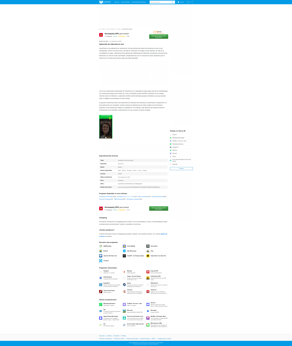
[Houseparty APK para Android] (101, 35)
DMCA (153, 338)
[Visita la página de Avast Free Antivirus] (158, 32)
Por (108, 36)
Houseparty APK (117, 34)
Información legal (144, 338)
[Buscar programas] (172, 2)
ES (189, 2)
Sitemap (123, 335)
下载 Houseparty (118, 199)
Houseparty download (157, 196)
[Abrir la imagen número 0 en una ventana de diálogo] (105, 127)
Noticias (116, 2)
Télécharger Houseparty (132, 199)
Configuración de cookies (164, 338)
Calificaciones (125, 2)
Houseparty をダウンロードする (125, 196)
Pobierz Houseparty (143, 196)
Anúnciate (116, 335)
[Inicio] (99, 29)
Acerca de (102, 335)
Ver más (181, 168)
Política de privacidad (132, 338)
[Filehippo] (105, 2)
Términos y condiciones (105, 338)
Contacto (109, 335)
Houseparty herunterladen (106, 196)
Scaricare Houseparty (105, 199)
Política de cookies (119, 338)
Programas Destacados (139, 2)
